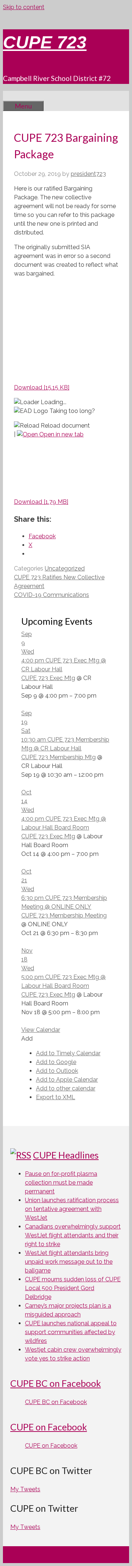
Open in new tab (61, 434)
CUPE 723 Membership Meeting (64, 915)
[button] (27, 1038)
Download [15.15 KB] (41, 387)
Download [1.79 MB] (41, 501)
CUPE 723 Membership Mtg (58, 757)
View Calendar (40, 1029)
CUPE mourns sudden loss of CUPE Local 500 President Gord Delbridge (73, 1288)
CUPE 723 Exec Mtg (48, 678)
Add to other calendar (65, 1088)
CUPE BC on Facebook (55, 1383)
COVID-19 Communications (51, 594)
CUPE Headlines (66, 1154)
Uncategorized (65, 568)
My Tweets (25, 1489)
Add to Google (56, 1062)
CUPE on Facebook (48, 1426)
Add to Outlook (57, 1070)
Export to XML (55, 1097)
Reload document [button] (64, 425)
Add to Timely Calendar (68, 1053)
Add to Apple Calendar (67, 1079)
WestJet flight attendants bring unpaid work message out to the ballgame (69, 1261)
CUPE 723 (45, 42)
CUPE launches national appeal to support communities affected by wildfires (71, 1332)
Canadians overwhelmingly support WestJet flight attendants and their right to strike (73, 1235)
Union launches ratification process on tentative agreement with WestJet (72, 1209)
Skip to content (23, 7)
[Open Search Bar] (14, 96)
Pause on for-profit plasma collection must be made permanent (61, 1182)
